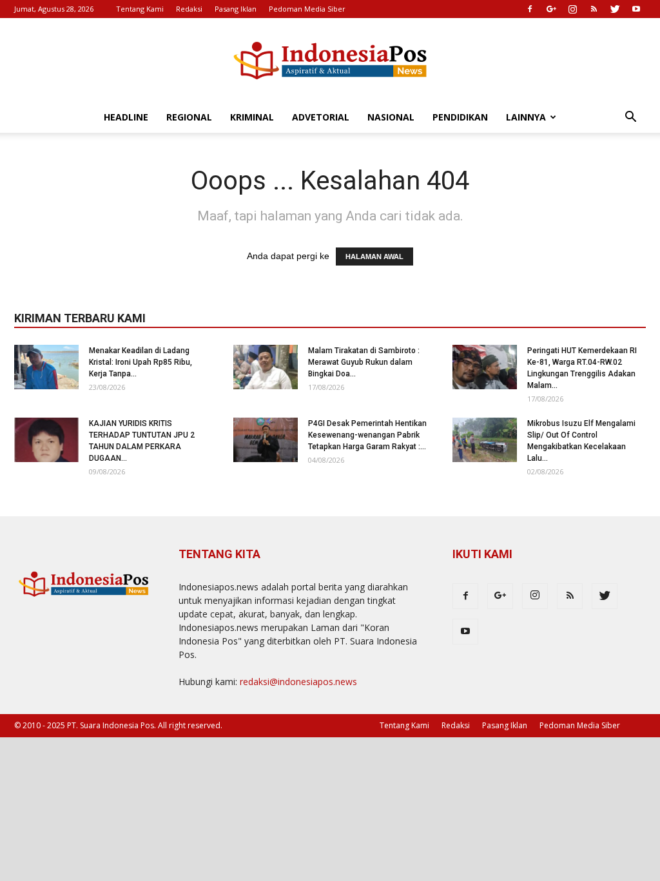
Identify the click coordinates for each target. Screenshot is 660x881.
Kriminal (252, 117)
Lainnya (526, 117)
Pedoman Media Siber (307, 9)
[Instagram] (572, 9)
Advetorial (320, 117)
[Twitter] (615, 9)
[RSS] (593, 9)
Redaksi (189, 9)
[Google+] (551, 9)
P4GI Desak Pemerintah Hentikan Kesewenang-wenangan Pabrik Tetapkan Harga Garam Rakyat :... (367, 435)
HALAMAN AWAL (374, 256)
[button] (630, 118)
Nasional (390, 117)
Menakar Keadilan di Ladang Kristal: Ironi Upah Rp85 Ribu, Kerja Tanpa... (140, 362)
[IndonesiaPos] (330, 61)
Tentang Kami (140, 9)
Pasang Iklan (236, 9)
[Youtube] (636, 9)
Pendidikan (460, 117)
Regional (189, 117)
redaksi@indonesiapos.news (298, 681)
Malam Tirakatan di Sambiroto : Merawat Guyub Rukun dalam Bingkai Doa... (364, 362)
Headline (126, 117)
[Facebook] (529, 9)
